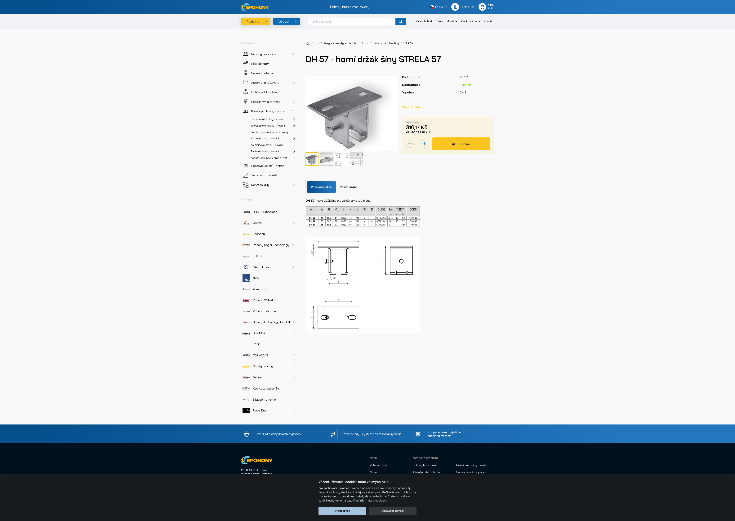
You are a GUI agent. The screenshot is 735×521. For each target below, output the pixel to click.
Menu (373, 458)
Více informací (411, 106)
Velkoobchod (424, 21)
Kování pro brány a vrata (471, 465)
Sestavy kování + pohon (471, 472)
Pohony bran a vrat (425, 465)
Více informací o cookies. (370, 500)
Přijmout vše (342, 510)
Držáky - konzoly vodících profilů (343, 43)
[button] (438, 6)
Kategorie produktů (425, 458)
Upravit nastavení (392, 510)
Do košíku (464, 144)
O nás (439, 21)
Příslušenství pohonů (426, 472)
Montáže (452, 21)
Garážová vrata (470, 21)
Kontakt (489, 21)
